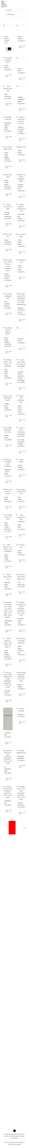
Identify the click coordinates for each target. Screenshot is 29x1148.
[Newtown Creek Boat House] (21, 299)
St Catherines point (7, 769)
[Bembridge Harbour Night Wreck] (8, 118)
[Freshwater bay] (8, 792)
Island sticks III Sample (6, 39)
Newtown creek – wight (20, 621)
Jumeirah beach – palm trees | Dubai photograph (21, 376)
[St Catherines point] (8, 757)
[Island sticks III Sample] (8, 29)
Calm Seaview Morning (7, 304)
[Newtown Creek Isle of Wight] (21, 120)
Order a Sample (10, 49)
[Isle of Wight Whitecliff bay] (21, 641)
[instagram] (14, 1130)
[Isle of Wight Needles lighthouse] (8, 643)
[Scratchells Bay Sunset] (21, 208)
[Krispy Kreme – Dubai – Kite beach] (8, 176)
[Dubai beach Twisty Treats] (21, 399)
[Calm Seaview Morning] (8, 296)
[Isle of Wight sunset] (8, 548)
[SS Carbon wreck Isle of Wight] (21, 432)
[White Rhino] (21, 518)
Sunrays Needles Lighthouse (7, 214)
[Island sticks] (21, 61)
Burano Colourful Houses (7, 276)
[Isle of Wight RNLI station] (8, 363)
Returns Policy (12, 1144)
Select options (20, 46)
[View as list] (15, 18)
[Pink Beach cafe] (21, 577)
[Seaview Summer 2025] (21, 178)
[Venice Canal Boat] (8, 235)
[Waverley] (21, 710)
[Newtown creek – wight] (21, 608)
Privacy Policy (8, 1142)
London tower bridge (6, 406)
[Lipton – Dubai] (21, 147)
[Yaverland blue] (8, 719)
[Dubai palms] (8, 492)
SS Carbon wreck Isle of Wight (21, 442)
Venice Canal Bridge (20, 242)
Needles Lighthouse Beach (21, 99)
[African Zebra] (8, 430)
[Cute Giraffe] (21, 492)
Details (10, 50)
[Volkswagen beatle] (8, 609)
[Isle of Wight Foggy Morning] (8, 148)
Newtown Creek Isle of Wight (21, 129)
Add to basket (6, 49)
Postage (19, 1144)
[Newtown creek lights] (8, 577)
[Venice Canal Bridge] (21, 235)
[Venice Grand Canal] (21, 261)
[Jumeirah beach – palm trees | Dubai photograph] (21, 364)
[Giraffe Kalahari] (21, 461)
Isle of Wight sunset (6, 557)
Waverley (20, 714)
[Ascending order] (22, 10)
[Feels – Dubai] (21, 546)
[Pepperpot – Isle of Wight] (8, 463)
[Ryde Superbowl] (8, 88)
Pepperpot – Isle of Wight (7, 472)
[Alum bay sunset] (21, 331)
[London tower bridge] (8, 398)
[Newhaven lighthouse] (21, 752)
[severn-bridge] (21, 677)
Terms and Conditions (18, 1142)
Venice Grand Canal (20, 268)
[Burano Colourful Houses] (8, 265)
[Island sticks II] (8, 60)
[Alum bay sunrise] (8, 680)
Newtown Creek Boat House (21, 310)
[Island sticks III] (21, 29)
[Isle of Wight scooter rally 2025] (8, 517)
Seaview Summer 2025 (20, 187)
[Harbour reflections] (21, 793)
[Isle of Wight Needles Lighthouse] (8, 331)
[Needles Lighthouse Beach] (21, 90)
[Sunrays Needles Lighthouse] (8, 207)
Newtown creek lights (7, 585)
